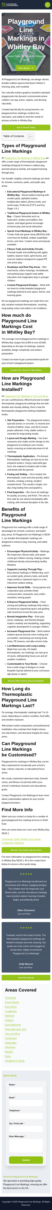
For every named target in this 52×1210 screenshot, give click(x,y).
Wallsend (19, 843)
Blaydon (9, 1052)
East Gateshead (13, 1025)
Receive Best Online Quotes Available (26, 681)
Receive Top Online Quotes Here (26, 850)
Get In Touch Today (26, 127)
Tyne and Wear (12, 1034)
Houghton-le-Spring (14, 1061)
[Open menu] (47, 5)
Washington (11, 1043)
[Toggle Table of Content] (29, 136)
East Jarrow (34, 839)
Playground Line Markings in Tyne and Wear (26, 396)
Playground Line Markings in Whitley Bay (24, 158)
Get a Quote (24, 68)
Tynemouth (7, 839)
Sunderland (11, 1038)
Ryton (8, 1056)
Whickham (10, 1047)
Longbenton (7, 843)
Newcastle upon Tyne (15, 1029)
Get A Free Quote (26, 977)
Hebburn (9, 1020)
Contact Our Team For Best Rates (26, 370)
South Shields (21, 839)
